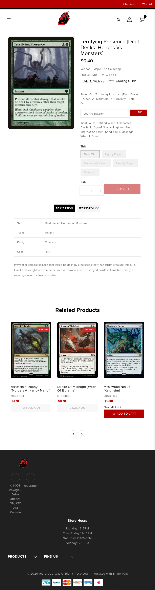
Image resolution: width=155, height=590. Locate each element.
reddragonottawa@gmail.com (30, 485)
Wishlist (147, 4)
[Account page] (130, 20)
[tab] (64, 208)
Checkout (129, 4)
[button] (142, 20)
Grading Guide (126, 81)
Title (84, 146)
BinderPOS (120, 573)
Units (83, 182)
